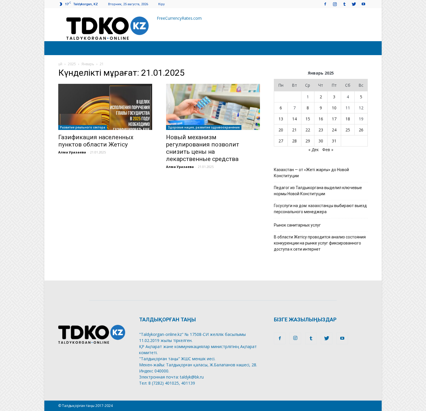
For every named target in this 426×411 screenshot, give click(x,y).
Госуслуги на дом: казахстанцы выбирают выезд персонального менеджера (320, 208)
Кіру (161, 4)
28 (294, 141)
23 (320, 130)
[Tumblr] (344, 4)
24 (334, 130)
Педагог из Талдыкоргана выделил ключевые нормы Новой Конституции (318, 190)
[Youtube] (363, 4)
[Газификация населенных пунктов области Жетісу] (105, 107)
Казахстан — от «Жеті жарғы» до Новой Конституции (311, 172)
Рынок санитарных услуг (297, 225)
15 (307, 119)
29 (307, 141)
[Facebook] (325, 4)
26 (361, 130)
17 (334, 119)
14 (294, 119)
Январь (87, 63)
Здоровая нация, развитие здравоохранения (204, 127)
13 (280, 119)
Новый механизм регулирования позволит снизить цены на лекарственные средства (202, 148)
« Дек (313, 149)
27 (280, 141)
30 (320, 141)
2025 (72, 63)
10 (334, 108)
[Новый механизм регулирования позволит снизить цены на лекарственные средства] (213, 107)
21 (294, 130)
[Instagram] (334, 4)
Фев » (327, 149)
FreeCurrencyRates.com (179, 18)
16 (320, 119)
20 (280, 130)
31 (334, 141)
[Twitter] (353, 4)
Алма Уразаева (72, 152)
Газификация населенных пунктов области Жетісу (95, 141)
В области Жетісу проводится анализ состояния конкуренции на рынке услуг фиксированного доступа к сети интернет (320, 243)
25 (347, 130)
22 (307, 130)
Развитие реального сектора (82, 127)
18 (347, 119)
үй (60, 63)
